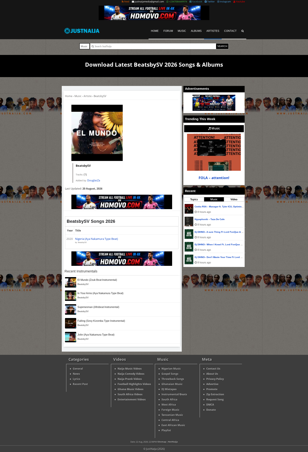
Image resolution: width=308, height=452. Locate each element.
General (78, 368)
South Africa (169, 399)
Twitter (211, 1)
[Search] (242, 31)
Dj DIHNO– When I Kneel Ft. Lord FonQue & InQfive (223, 244)
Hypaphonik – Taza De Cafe (210, 219)
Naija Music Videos (130, 368)
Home (155, 31)
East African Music (173, 425)
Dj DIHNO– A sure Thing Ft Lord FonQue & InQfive (222, 232)
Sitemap (161, 441)
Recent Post (80, 384)
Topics (194, 199)
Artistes (212, 31)
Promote (211, 389)
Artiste (88, 96)
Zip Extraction (215, 394)
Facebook (197, 1)
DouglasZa (93, 180)
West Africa (169, 404)
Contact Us (213, 368)
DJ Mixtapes (169, 389)
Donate (211, 410)
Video (234, 199)
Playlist (166, 430)
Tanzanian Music (172, 415)
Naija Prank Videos (130, 379)
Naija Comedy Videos (131, 374)
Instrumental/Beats (174, 394)
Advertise (212, 384)
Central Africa (170, 420)
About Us (212, 374)
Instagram (225, 1)
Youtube (240, 1)
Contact (230, 31)
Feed (126, 1)
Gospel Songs (170, 374)
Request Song (215, 399)
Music (182, 31)
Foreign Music (170, 410)
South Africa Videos (130, 394)
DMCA (210, 404)
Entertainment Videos (132, 399)
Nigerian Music (171, 368)
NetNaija (173, 441)
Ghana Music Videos (130, 389)
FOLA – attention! (214, 177)
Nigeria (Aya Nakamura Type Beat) (96, 239)
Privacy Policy (215, 379)
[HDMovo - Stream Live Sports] (154, 19)
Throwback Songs (173, 379)
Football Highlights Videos (134, 384)
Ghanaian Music (172, 384)
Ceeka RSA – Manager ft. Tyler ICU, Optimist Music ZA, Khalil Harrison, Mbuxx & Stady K (243, 206)
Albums (196, 31)
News (76, 374)
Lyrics (76, 379)
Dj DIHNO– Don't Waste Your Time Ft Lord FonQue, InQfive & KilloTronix (234, 257)
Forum (168, 31)
